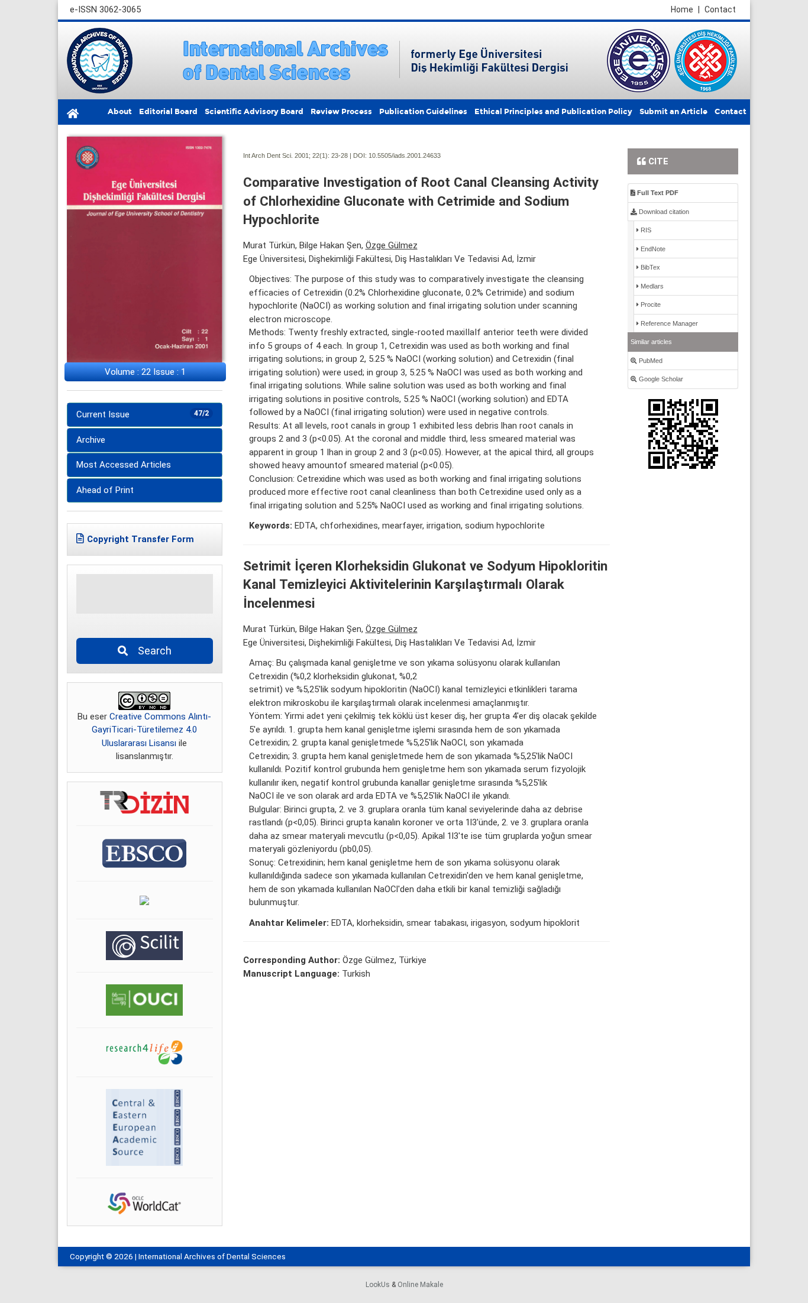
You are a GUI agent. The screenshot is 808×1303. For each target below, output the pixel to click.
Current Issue (142, 414)
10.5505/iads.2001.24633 (405, 155)
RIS (645, 230)
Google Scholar (660, 379)
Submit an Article (673, 111)
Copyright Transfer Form (140, 539)
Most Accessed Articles (123, 464)
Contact (720, 9)
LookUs (378, 1285)
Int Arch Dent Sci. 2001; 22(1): (286, 155)
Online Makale (420, 1285)
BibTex (649, 267)
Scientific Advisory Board (254, 111)
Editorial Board (168, 111)
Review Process (341, 111)
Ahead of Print (105, 490)
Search (151, 650)
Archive (90, 440)
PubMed (649, 360)
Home (685, 9)
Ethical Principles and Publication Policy (553, 111)
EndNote (652, 248)
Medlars (651, 286)
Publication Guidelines (423, 111)
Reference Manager (668, 323)
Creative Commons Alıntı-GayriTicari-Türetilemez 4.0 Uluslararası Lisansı (151, 729)
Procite (650, 304)
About (120, 111)
